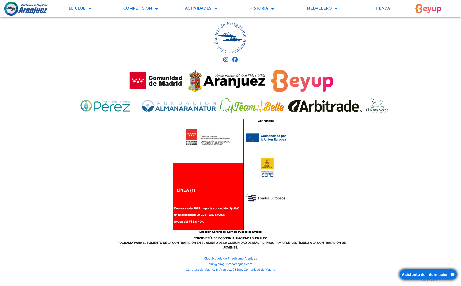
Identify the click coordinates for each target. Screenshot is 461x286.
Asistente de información (425, 274)
